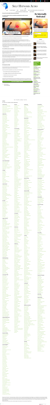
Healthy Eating (26, 104)
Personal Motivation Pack (27, 159)
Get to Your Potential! (26, 306)
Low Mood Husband (4, 338)
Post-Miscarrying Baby (40, 290)
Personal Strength (40, 253)
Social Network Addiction (5, 155)
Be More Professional (26, 132)
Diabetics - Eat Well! (16, 261)
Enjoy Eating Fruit (26, 108)
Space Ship (15, 222)
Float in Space (16, 225)
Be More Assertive (26, 121)
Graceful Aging (4, 171)
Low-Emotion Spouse (40, 302)
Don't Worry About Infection (17, 197)
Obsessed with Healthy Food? (27, 111)
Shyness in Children (4, 252)
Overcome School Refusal (5, 247)
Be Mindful (25, 152)
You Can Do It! (39, 151)
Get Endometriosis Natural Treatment (18, 268)
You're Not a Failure (4, 365)
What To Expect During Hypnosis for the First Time (42, 58)
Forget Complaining (4, 304)
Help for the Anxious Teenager (5, 243)
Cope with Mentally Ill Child (41, 106)
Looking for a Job (26, 265)
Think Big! (25, 339)
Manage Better (25, 239)
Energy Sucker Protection (5, 318)
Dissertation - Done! (40, 229)
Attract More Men (26, 200)
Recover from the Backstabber (5, 322)
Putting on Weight (26, 109)
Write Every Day (39, 228)
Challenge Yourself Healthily (41, 164)
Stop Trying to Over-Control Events (42, 154)
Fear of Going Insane (16, 164)
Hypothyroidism (16, 258)
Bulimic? (25, 106)
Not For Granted (26, 210)
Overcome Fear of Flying (17, 160)
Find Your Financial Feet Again (41, 182)
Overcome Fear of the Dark (17, 187)
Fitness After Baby (40, 288)
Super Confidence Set (26, 163)
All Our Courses (12, 10)
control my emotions (26, 135)
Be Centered (25, 124)
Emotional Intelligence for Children (6, 223)
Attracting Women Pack (26, 122)
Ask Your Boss (26, 236)
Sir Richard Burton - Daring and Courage (28, 323)
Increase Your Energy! (26, 313)
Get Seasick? (15, 330)
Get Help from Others (40, 233)
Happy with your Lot (40, 250)
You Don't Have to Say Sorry (5, 300)
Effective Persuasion (26, 125)
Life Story (15, 127)
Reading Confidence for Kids (5, 246)
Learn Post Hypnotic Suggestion (41, 264)
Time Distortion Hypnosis (27, 189)
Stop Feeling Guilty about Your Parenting (42, 111)
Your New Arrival (26, 153)
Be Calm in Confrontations (27, 213)
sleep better (25, 167)
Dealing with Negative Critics (5, 329)
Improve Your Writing (26, 240)
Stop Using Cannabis (4, 118)
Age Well (3, 178)
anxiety (25, 158)
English (37, 33)
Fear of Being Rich (40, 185)
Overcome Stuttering (4, 272)
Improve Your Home (40, 155)
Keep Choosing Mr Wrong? (41, 307)
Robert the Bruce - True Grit (27, 322)
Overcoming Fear (4, 361)
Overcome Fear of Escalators (17, 156)
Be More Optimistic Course (5, 109)
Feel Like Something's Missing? (6, 379)
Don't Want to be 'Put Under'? (17, 162)
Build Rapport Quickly (26, 204)
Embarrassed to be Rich (40, 184)
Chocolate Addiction (4, 121)
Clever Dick (3, 326)
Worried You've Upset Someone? (6, 127)
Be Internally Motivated (41, 15)
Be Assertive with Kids (40, 105)
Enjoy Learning (25, 289)
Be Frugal (25, 151)
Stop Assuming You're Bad (5, 342)
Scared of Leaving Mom (5, 248)
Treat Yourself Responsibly (41, 186)
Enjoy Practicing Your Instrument (6, 244)
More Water (25, 107)
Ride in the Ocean (16, 223)
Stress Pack (25, 133)
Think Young (3, 177)
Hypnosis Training (26, 178)
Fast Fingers (25, 262)
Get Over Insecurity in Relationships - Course (7, 108)
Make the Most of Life (16, 111)
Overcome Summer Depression (6, 343)
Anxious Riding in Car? (16, 199)
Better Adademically (26, 284)
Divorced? (39, 330)
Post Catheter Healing (26, 345)
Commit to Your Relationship (41, 322)
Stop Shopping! (39, 194)
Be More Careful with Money (41, 180)
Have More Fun (16, 109)
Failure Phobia (16, 157)
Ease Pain (25, 346)
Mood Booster (4, 372)
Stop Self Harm (4, 271)
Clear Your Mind (26, 286)
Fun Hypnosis (16, 213)
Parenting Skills (40, 104)
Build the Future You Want (27, 317)
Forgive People (4, 367)
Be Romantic (39, 303)
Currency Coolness (40, 183)
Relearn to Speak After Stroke (5, 181)
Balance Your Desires (4, 378)
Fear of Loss (15, 233)
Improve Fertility (39, 284)
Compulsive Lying (4, 305)
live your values (26, 126)
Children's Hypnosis (5, 218)
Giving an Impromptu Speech (27, 261)
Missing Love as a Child (5, 273)
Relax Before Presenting (27, 272)
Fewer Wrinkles (4, 179)
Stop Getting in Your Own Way (41, 225)
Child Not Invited (4, 241)
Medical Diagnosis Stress (17, 262)
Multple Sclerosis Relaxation (17, 265)
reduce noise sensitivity (26, 155)
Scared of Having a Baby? (40, 282)
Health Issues (16, 243)
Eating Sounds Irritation (5, 269)
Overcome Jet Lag (16, 292)
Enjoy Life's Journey (16, 110)
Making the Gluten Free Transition (18, 274)
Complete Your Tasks (26, 259)
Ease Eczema (16, 263)
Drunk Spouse (39, 300)
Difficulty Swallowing (4, 193)
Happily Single (39, 338)
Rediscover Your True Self (27, 316)
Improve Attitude (39, 263)
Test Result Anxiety (4, 197)
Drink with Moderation (4, 135)
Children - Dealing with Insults (5, 224)
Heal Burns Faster (16, 271)
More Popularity (26, 203)
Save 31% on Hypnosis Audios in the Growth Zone (36, 10)
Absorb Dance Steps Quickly (27, 293)
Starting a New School (4, 240)
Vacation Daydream (16, 220)
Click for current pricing (17, 81)
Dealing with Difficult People (6, 317)
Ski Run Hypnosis (16, 215)
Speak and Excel (26, 271)
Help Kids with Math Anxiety (5, 242)
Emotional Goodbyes (40, 266)
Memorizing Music (26, 296)
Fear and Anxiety (4, 192)
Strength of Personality (40, 167)
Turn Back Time (4, 182)
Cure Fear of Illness (16, 300)
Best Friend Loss (16, 238)
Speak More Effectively (5, 289)
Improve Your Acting (26, 297)
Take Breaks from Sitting (40, 202)
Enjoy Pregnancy (39, 285)
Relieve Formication (16, 273)
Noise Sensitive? (4, 266)
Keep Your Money (40, 179)
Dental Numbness (26, 183)
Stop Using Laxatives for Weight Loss (6, 133)
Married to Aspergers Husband (41, 301)
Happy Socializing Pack (26, 157)
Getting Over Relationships (41, 329)
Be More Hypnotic (26, 181)
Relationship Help (40, 297)
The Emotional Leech (4, 327)
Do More (38, 205)
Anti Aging (3, 170)
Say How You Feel (4, 364)
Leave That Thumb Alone (5, 217)
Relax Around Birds (16, 130)
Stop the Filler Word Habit (5, 296)
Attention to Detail (26, 237)
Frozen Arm (25, 179)
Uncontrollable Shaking (17, 269)
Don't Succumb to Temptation (41, 265)
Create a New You (26, 154)
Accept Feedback (4, 302)
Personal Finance (40, 178)
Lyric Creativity (39, 231)
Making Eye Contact (26, 211)
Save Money (39, 193)
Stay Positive (25, 160)
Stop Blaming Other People (41, 306)
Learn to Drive (16, 198)
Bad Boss (25, 238)
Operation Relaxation (16, 308)
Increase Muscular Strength (41, 200)
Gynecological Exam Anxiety (17, 301)
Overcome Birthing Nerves (41, 281)
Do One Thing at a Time (40, 209)
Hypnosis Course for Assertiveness (6, 106)
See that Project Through (27, 325)
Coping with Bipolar (4, 341)
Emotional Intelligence (5, 344)
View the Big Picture (16, 224)
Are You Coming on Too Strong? (27, 205)
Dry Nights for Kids (4, 254)
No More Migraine (16, 264)
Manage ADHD (4, 265)
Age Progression (39, 130)
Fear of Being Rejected (40, 324)
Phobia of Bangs (16, 169)
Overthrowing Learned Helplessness (42, 159)
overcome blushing (26, 168)
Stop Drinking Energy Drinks (5, 125)
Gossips (3, 324)
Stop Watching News (4, 136)
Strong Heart (15, 324)
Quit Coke (3, 158)
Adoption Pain (39, 304)
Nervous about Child (40, 127)
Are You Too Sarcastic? (5, 303)
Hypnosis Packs (26, 118)
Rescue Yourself (39, 135)
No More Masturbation (4, 134)
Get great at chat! (4, 291)
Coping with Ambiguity (40, 162)
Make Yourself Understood (5, 298)
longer (6, 73)
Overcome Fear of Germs (17, 163)
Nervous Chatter (4, 293)
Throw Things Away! (4, 122)
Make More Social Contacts (27, 218)
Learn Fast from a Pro (26, 295)
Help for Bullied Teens (4, 221)
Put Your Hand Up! (4, 253)
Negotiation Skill (39, 259)
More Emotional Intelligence (5, 373)
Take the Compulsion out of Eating (28, 112)
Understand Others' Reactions (27, 215)
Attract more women (4, 107)
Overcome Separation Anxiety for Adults (6, 195)
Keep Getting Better (26, 312)
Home (7, 10)
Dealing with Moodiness (5, 328)
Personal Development (41, 129)
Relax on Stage (4, 196)
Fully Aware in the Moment (41, 131)
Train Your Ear (25, 298)
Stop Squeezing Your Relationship (41, 331)
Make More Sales (26, 276)
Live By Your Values (40, 160)
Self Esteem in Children (5, 250)
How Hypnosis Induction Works (27, 187)
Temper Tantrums (4, 256)
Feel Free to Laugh (16, 221)
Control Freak (3, 323)
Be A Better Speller (26, 290)
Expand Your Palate (16, 161)
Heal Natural (15, 270)
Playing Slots (3, 153)
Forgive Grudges (26, 208)
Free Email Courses (23, 10)
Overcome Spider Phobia (17, 133)
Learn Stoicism (39, 136)
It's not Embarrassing (4, 376)
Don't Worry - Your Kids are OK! (41, 128)
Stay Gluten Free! (26, 110)
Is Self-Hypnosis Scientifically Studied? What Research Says (41, 54)
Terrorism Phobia (16, 186)
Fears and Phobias (16, 128)
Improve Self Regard (26, 130)
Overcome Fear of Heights (17, 166)
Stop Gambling (4, 128)
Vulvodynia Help (16, 331)
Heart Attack (15, 196)
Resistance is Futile (26, 184)
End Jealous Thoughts (40, 339)
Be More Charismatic (26, 202)
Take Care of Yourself (16, 325)
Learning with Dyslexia (26, 288)
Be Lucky (39, 252)
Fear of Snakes (16, 132)
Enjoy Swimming (16, 193)
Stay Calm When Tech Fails (17, 185)
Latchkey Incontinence (16, 293)
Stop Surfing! (3, 131)
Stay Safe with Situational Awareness (42, 251)
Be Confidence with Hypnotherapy (28, 182)
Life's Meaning (16, 112)
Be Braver (25, 129)
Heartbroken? (15, 240)
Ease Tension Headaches (17, 267)
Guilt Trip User (4, 325)
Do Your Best (25, 311)
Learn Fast (25, 294)
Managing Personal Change (41, 165)
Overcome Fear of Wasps (17, 136)
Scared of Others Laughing (17, 167)
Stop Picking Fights (4, 301)
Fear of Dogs (15, 151)
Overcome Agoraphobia (17, 129)
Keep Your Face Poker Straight (41, 262)
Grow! (38, 166)
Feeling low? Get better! (5, 340)
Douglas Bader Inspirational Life (27, 318)
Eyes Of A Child (16, 107)
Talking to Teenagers (40, 112)
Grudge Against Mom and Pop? (41, 327)
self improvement (26, 166)
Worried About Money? (40, 188)
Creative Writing (39, 206)
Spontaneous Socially (16, 105)
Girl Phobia (15, 194)
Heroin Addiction (4, 130)
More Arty (39, 157)
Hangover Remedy (16, 275)
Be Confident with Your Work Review (28, 270)
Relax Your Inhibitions (40, 132)
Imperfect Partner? (40, 336)
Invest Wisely (39, 190)
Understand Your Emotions (5, 368)
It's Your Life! (39, 168)
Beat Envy (3, 377)
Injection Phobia (16, 131)
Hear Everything (4, 290)
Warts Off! (15, 332)
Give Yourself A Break (4, 366)
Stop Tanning (3, 159)
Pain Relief (25, 341)
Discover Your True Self (40, 153)
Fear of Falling (4, 174)
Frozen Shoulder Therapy (27, 348)
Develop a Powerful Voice (5, 294)
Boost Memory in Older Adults (5, 176)
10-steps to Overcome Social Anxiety (6, 110)
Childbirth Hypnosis (40, 277)
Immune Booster (16, 272)
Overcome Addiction (4, 119)
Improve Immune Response (17, 309)
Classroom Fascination (26, 285)
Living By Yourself (40, 161)
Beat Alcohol (3, 123)
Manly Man (39, 258)
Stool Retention (16, 302)
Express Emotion (4, 363)
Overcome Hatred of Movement (6, 268)
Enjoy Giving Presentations (27, 273)
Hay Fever (15, 276)
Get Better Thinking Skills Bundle (28, 128)
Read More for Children (5, 245)
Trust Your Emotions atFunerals (18, 235)
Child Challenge (39, 107)
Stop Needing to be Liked (5, 346)
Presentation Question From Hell (27, 274)
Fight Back (3, 299)
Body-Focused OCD (4, 151)
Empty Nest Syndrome (40, 109)
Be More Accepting (4, 347)
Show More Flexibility (40, 249)
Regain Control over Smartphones (6, 154)
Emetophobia (15, 192)
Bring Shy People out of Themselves (6, 330)
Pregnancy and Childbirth (41, 275)
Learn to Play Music (26, 292)
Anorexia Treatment (26, 105)
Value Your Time (26, 269)
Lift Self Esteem (4, 112)
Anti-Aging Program (26, 120)
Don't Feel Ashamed (4, 362)
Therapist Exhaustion (26, 188)
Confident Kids (4, 219)
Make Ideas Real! (26, 307)
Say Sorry (25, 216)
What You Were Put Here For (17, 108)
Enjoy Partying (16, 106)
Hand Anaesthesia (26, 185)
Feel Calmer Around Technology (6, 380)
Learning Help (26, 283)
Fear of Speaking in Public (27, 161)
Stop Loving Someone (40, 328)
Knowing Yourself (39, 256)
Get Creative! (39, 207)
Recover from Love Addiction (41, 340)
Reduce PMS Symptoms (17, 305)
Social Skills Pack (26, 119)
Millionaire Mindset (40, 191)
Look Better (39, 261)
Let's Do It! (39, 208)
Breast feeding (39, 276)
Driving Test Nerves (16, 135)
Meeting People (4, 292)
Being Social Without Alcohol (5, 157)
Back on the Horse (26, 308)
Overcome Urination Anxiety (5, 198)
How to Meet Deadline (26, 267)
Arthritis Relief (25, 342)
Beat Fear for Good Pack (27, 127)
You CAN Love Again (40, 335)
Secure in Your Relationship (41, 333)
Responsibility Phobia (16, 165)
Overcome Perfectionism (40, 260)
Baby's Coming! (39, 278)
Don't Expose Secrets (40, 255)
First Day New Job (26, 260)
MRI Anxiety (15, 295)
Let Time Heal (16, 237)
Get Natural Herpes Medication (17, 297)
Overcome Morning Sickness (41, 286)
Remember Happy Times (17, 217)
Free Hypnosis (32, 11)
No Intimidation (26, 207)
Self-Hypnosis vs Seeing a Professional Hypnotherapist (41, 43)
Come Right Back (40, 163)
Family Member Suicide (17, 242)
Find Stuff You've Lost (40, 152)
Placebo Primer (16, 304)
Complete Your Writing (40, 227)
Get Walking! (39, 203)
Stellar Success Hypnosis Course (6, 105)
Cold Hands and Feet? (16, 306)
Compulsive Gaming (4, 129)
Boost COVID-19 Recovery (17, 259)
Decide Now (25, 266)
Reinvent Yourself (40, 169)
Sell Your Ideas (26, 242)
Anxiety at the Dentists (17, 134)
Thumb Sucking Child (4, 255)
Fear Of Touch (16, 189)
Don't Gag (3, 264)
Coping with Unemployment (27, 264)
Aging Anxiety (4, 173)
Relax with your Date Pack (27, 134)
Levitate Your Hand (26, 186)
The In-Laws (25, 206)
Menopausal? (15, 307)
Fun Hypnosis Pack (26, 162)
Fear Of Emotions (16, 155)
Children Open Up (4, 251)
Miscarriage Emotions (40, 280)
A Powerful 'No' (4, 297)
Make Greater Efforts (16, 195)
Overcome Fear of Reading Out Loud (6, 295)
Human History (16, 218)
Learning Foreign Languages (27, 291)
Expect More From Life (26, 314)
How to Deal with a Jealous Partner (41, 334)
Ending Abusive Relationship (41, 298)
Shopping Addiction (4, 152)
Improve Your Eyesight (16, 291)
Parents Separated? (4, 222)
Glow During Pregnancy (40, 287)
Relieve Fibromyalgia (26, 347)
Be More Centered (40, 133)
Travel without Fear (16, 190)
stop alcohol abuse (26, 136)
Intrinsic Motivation (26, 309)
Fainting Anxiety (16, 158)
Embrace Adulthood (40, 134)
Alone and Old (4, 175)
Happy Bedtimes (4, 225)
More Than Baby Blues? (40, 289)
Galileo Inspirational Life (27, 319)
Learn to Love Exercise (40, 201)
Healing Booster (16, 326)
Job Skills (25, 235)
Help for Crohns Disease (17, 260)
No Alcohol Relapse (4, 156)
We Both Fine (25, 217)
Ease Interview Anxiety (26, 263)
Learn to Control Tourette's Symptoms (18, 328)
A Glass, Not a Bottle (4, 124)
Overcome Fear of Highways (17, 153)
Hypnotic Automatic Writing (27, 180)
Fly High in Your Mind (16, 216)
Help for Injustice (4, 369)
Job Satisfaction (26, 258)
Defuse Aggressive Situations (5, 319)
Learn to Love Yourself (40, 156)
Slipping (15, 159)
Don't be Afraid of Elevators (17, 154)
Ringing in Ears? (16, 327)
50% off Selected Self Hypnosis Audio (22, 11)
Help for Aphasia (4, 307)
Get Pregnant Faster (40, 283)
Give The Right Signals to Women (28, 201)
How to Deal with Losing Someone (18, 234)
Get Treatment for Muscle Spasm (18, 296)
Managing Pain (25, 343)
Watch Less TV (39, 226)
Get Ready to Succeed (26, 165)
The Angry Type (4, 321)
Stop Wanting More (40, 192)
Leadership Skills (26, 241)
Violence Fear (15, 191)
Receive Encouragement (27, 340)
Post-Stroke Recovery (4, 180)
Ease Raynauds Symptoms (17, 266)
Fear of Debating (26, 287)
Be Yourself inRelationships (41, 332)
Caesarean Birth (39, 291)
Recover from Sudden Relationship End (42, 305)
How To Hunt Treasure (16, 219)
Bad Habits (3, 200)
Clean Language (4, 306)
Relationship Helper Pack (27, 164)
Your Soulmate (39, 326)
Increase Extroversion (40, 158)
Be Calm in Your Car (4, 345)
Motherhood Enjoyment (40, 110)
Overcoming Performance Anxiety (6, 194)
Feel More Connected (26, 214)
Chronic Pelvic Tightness (17, 303)
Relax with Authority (26, 212)
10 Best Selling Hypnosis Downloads (36, 63)
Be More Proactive (26, 243)
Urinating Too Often (16, 299)
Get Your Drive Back (26, 315)
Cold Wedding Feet (4, 199)
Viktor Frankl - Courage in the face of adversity (29, 324)
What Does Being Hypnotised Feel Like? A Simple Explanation (42, 47)
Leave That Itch (4, 215)
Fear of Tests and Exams (17, 202)
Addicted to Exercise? (4, 126)
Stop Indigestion (16, 298)
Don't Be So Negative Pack (27, 123)
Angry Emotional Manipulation (5, 320)
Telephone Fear (16, 188)
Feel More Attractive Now (40, 325)
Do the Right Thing (40, 257)
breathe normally (26, 156)
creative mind (25, 131)
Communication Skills (5, 274)
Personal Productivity (40, 204)
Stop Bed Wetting (4, 270)
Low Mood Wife (4, 339)
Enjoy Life (15, 104)
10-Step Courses (4, 104)
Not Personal (25, 209)
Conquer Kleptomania (4, 132)
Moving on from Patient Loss (17, 239)
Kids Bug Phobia (4, 220)
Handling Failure (26, 310)
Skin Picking (3, 216)
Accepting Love (39, 299)
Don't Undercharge (40, 181)
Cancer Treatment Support (5, 160)
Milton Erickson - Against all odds (28, 321)
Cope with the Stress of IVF (41, 279)
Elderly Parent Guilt (16, 241)
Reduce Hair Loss (4, 172)
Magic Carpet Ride (16, 214)
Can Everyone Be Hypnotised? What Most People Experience (42, 51)
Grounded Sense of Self (17, 168)
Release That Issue (4, 375)
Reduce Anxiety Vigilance (5, 267)
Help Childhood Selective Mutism (6, 249)
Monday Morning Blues (26, 268)
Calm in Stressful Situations (41, 254)
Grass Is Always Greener (5, 370)
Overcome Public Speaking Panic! (6, 111)
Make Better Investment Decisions (41, 189)
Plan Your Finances (40, 187)
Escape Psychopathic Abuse (41, 337)
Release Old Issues (4, 374)
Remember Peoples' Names (27, 299)
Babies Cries (39, 108)
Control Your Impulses (4, 371)
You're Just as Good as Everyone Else (28, 169)
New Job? (25, 275)
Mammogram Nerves (16, 294)
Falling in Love (39, 323)
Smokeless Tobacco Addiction (5, 120)
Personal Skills (39, 232)
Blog (17, 10)
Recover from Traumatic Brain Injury (18, 329)
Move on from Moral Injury (17, 236)
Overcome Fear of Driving (17, 152)
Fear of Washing (16, 201)
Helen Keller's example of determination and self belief (30, 320)
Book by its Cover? (26, 233)
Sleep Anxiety (15, 200)
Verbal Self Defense (4, 331)
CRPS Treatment (26, 344)
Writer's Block (39, 230)
